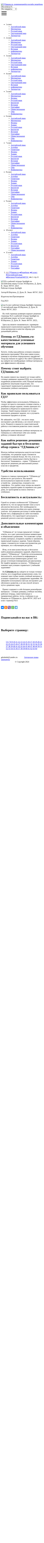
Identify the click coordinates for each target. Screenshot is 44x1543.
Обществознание (18, 109)
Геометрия (15, 150)
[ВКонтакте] (2, 607)
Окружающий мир (18, 33)
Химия (13, 125)
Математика (16, 29)
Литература (15, 36)
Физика (14, 98)
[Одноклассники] (5, 607)
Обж (13, 112)
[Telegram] (16, 607)
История (14, 49)
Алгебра (14, 147)
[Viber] (9, 607)
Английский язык (18, 27)
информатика (16, 51)
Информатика (16, 114)
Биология (15, 103)
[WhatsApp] (12, 607)
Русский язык (16, 31)
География (15, 107)
